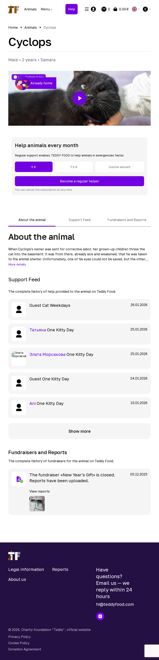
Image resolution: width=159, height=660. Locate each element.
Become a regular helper (79, 181)
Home (13, 27)
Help (71, 9)
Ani (32, 403)
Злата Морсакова (47, 354)
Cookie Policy (18, 643)
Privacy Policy (19, 637)
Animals (30, 9)
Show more (80, 431)
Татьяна (37, 329)
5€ (33, 167)
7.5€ (73, 167)
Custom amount (119, 167)
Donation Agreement (24, 649)
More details (17, 264)
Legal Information (26, 569)
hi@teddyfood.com (115, 604)
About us (17, 579)
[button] (79, 98)
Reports (60, 569)
